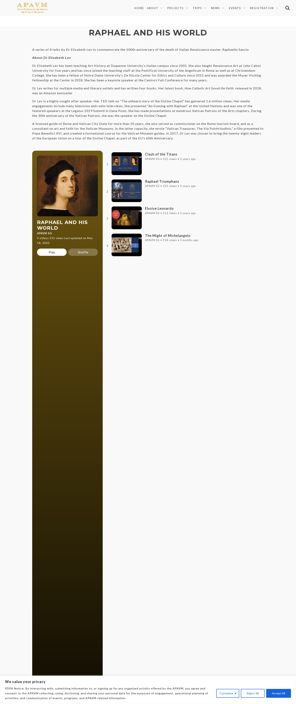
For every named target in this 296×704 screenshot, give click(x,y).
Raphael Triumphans (162, 181)
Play (52, 252)
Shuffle (83, 252)
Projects (175, 8)
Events (235, 8)
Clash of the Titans (161, 154)
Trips (197, 8)
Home (139, 8)
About (152, 8)
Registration (262, 8)
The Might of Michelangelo (167, 236)
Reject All (253, 693)
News (215, 8)
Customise (226, 693)
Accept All (278, 693)
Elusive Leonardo (159, 208)
